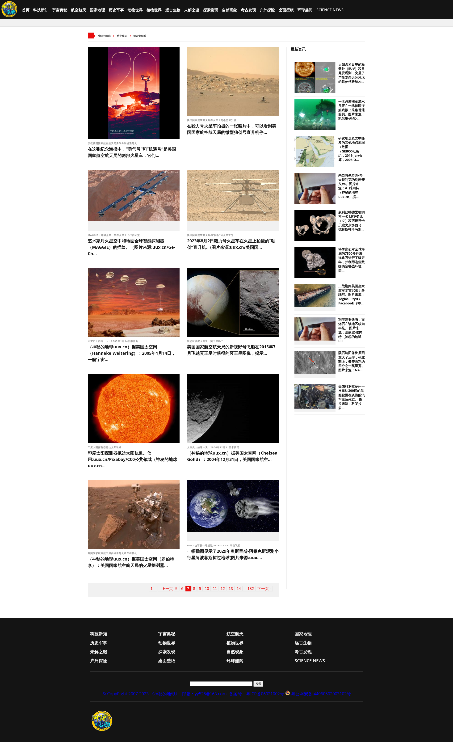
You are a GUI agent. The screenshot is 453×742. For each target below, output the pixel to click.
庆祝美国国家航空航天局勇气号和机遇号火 (113, 143)
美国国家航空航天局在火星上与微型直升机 (212, 120)
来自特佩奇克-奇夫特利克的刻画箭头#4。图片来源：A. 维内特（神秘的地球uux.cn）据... (351, 186)
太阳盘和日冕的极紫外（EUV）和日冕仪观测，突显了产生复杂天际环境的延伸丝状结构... (351, 73)
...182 (249, 589)
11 (215, 589)
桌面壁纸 (286, 10)
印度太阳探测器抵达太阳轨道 (105, 447)
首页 (25, 10)
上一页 (167, 589)
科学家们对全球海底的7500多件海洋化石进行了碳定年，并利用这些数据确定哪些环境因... (351, 260)
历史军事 (116, 10)
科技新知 (40, 10)
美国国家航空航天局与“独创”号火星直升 (211, 235)
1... (153, 589)
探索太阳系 (139, 35)
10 (207, 589)
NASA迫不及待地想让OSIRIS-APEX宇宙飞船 (214, 545)
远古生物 (172, 10)
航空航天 (78, 10)
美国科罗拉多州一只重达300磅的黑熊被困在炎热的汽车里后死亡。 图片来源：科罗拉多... (351, 397)
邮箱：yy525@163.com (204, 693)
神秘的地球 (104, 35)
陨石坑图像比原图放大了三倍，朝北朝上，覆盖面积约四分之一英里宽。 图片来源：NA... (351, 361)
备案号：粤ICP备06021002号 (256, 693)
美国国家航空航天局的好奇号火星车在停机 (113, 553)
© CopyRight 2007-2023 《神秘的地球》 (141, 693)
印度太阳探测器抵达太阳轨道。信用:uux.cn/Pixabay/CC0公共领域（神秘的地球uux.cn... (132, 459)
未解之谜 (191, 10)
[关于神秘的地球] (103, 721)
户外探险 (267, 10)
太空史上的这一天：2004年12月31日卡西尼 (213, 447)
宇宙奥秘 (59, 10)
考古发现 (248, 10)
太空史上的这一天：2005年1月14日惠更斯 (113, 341)
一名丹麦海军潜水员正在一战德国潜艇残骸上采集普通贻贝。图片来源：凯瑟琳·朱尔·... (351, 110)
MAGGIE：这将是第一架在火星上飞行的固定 (114, 235)
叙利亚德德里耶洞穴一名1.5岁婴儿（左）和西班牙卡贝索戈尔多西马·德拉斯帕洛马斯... (351, 221)
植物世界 (154, 10)
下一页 (263, 589)
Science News (330, 10)
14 (239, 589)
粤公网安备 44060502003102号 (321, 693)
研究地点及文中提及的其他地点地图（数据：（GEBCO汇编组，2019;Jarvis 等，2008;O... (351, 149)
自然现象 (229, 10)
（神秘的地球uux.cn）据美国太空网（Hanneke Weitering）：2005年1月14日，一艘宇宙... (132, 353)
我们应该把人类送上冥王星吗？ (205, 341)
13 (231, 589)
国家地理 (97, 10)
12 (223, 589)
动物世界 (135, 10)
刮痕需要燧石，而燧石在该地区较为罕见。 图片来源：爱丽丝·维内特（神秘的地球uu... (351, 330)
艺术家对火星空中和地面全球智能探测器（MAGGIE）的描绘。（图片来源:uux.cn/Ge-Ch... (131, 247)
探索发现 (210, 10)
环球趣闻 (305, 10)
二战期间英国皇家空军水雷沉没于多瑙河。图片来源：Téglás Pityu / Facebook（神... (351, 294)
